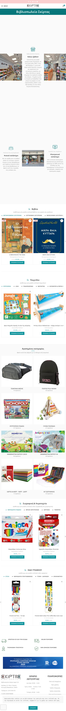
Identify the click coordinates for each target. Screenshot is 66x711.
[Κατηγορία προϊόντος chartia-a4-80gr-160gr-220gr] (17, 477)
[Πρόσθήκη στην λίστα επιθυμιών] (30, 220)
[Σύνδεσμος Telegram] (37, 2)
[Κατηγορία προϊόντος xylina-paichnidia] (49, 411)
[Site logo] (33, 6)
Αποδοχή (33, 708)
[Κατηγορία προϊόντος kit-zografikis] (49, 477)
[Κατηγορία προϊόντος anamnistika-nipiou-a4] (49, 444)
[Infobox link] (14, 641)
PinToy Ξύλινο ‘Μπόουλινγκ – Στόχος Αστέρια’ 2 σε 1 (49, 325)
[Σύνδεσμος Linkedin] (35, 2)
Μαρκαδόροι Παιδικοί (17, 551)
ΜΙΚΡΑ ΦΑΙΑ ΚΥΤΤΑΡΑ (49, 255)
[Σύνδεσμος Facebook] (29, 2)
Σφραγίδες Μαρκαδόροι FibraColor (49, 549)
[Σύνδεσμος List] (11, 686)
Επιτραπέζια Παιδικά (17, 328)
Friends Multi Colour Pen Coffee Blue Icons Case (49, 616)
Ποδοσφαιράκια (49, 328)
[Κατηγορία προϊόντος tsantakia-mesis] (17, 374)
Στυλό (20, 618)
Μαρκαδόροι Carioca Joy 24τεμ (17, 549)
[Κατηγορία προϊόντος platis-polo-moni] (49, 374)
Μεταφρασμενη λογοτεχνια (17, 257)
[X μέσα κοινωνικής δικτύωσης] (31, 2)
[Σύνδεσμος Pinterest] (33, 2)
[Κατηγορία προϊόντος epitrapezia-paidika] (17, 411)
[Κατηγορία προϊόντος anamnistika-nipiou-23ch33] (17, 444)
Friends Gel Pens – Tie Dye (17, 616)
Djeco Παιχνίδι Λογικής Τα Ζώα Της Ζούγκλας (17, 325)
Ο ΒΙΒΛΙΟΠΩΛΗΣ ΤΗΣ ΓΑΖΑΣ (17, 255)
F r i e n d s (15, 618)
